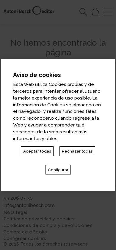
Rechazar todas (77, 151)
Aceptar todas (37, 151)
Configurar (58, 169)
